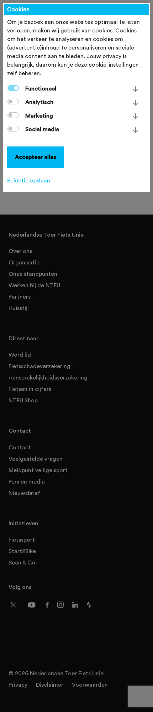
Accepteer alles (35, 157)
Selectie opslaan (28, 181)
